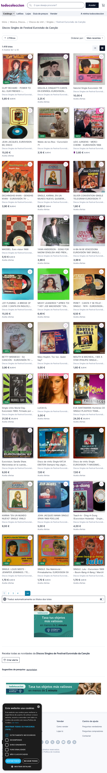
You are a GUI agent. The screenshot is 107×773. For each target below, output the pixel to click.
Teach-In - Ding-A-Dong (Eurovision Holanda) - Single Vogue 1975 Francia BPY (87, 517)
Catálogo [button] (8, 13)
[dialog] (22, 736)
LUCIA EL (42, 408)
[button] (22, 728)
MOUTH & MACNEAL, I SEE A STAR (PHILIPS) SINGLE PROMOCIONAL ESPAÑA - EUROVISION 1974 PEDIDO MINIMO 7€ (87, 359)
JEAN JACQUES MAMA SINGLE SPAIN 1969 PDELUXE (53, 517)
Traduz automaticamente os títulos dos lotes (29, 599)
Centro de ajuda (90, 721)
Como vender (62, 726)
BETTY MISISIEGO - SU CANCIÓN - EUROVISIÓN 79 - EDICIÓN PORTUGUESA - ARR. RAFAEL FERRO (17, 359)
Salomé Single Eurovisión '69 (87, 88)
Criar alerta (12, 660)
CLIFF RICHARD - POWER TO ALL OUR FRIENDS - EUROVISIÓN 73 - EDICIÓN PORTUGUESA (16, 90)
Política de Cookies (52, 752)
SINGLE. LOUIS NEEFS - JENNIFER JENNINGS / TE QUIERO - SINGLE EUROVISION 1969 (17, 571)
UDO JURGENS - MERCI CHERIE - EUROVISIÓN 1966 (87, 143)
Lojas (28, 13)
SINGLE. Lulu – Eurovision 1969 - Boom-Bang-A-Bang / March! (88, 571)
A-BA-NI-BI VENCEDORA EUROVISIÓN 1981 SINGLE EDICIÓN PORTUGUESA (86, 251)
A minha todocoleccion (92, 13)
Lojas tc (60, 731)
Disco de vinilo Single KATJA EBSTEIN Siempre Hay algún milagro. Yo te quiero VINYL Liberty (52, 463)
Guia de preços (40, 13)
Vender (53, 13)
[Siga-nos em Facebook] (47, 742)
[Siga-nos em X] (52, 742)
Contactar (86, 736)
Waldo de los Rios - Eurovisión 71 (53, 143)
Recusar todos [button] (31, 761)
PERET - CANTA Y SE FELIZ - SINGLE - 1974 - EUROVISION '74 (87, 305)
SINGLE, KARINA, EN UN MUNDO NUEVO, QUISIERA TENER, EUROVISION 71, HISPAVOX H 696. (51, 197)
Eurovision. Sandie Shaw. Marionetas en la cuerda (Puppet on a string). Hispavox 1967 (17, 463)
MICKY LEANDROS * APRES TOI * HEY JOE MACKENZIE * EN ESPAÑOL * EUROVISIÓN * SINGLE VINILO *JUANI (53, 305)
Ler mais (15, 722)
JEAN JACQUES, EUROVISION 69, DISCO (17, 143)
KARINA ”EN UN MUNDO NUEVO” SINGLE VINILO (14, 517)
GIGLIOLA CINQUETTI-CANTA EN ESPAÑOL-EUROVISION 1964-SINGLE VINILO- (52, 90)
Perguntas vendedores (92, 726)
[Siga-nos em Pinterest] (58, 742)
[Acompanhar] (30, 56)
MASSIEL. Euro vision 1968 (15, 249)
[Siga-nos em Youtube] (63, 742)
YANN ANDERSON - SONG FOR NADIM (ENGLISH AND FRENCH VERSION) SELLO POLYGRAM (53, 251)
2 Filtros (11, 38)
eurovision (31, 669)
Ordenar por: (77, 38)
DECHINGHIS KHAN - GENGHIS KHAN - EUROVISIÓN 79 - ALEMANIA (17, 197)
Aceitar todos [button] (13, 761)
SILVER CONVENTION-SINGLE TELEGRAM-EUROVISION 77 (88, 197)
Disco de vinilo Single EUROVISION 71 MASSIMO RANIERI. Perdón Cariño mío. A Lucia (88, 463)
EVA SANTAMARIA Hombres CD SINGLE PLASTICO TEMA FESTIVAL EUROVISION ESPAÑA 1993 (89, 410)
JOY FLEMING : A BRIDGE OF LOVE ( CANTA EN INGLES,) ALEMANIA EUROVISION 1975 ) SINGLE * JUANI (17, 305)
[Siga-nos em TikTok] (69, 742)
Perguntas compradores (92, 731)
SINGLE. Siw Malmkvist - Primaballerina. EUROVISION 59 (53, 571)
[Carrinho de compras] (103, 5)
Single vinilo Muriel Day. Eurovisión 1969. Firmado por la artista (17, 410)
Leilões (19, 13)
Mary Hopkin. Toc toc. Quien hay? (52, 358)
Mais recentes (94, 38)
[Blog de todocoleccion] (74, 742)
